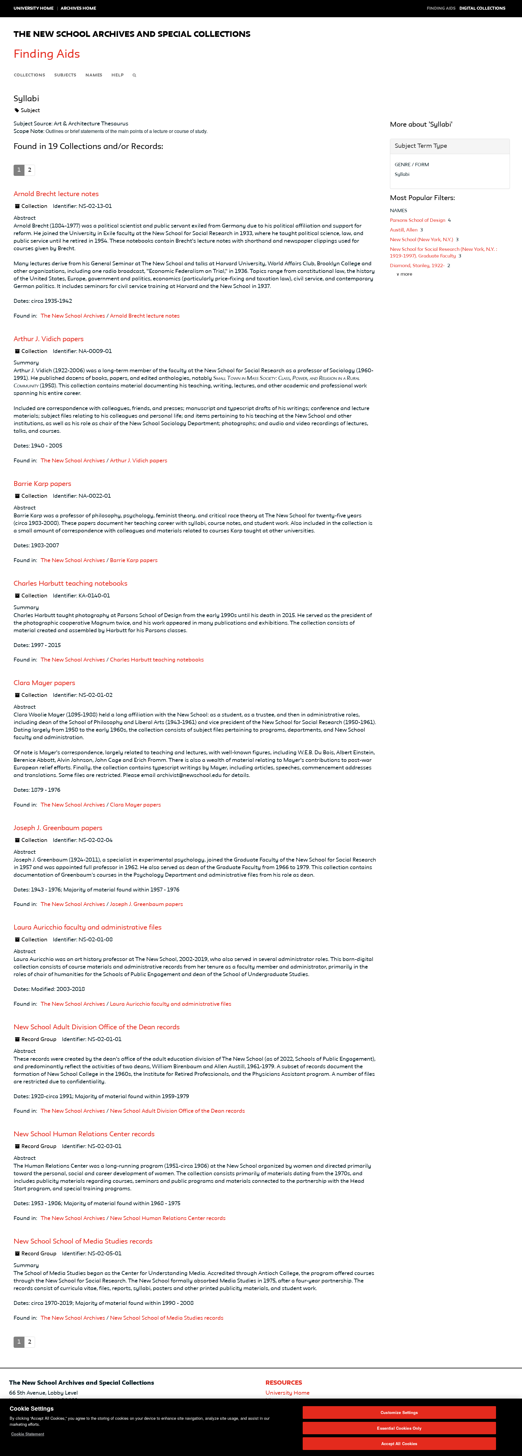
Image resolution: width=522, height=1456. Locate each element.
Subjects (65, 75)
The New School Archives (73, 316)
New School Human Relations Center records (84, 1134)
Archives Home (78, 8)
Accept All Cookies (399, 1443)
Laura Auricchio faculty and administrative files (88, 928)
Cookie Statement (27, 1434)
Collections (29, 75)
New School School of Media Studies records (83, 1242)
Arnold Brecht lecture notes (56, 194)
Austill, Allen (404, 230)
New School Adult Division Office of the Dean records (97, 1027)
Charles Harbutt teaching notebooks (70, 584)
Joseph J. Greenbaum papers (58, 828)
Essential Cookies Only (399, 1428)
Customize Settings (399, 1412)
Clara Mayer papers (44, 683)
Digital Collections (482, 8)
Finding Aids (47, 55)
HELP (117, 75)
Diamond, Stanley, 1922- (418, 266)
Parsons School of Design (418, 220)
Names (93, 75)
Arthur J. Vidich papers (49, 339)
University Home (33, 8)
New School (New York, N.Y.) (422, 240)
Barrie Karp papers (42, 484)
